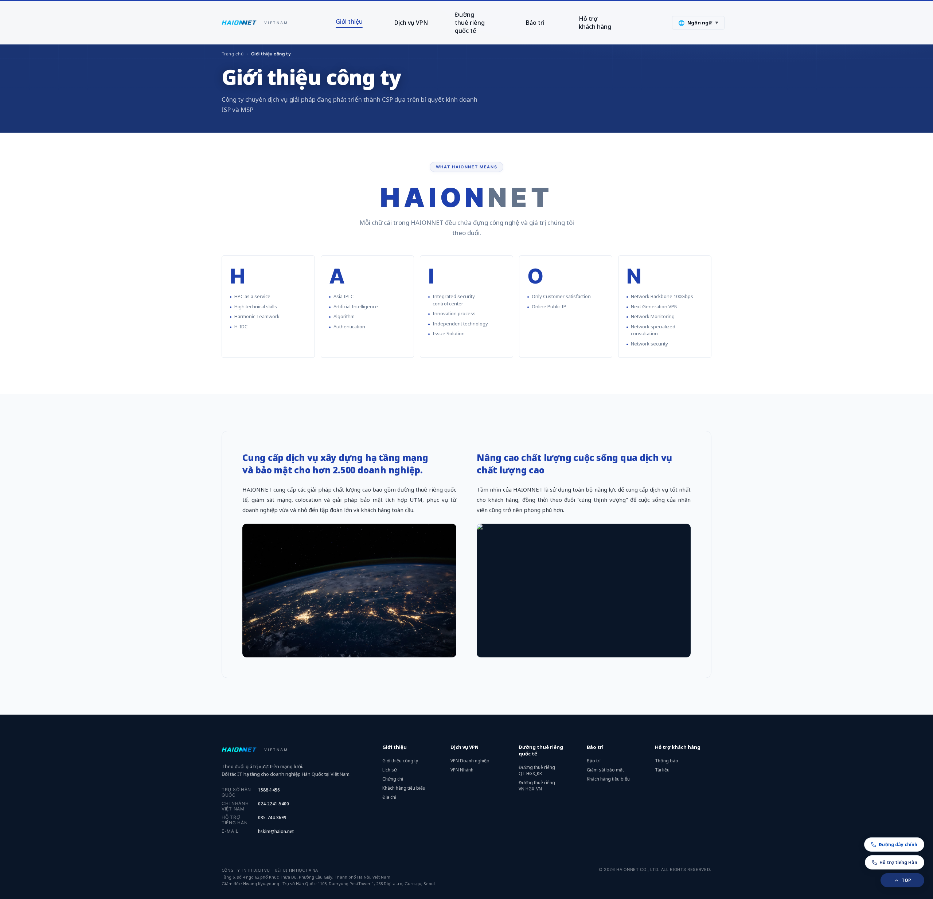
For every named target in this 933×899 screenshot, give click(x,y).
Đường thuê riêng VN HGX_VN (537, 785)
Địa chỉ (389, 797)
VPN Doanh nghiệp (469, 761)
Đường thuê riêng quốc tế (470, 23)
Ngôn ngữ (698, 22)
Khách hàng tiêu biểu (403, 788)
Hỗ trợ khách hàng (595, 23)
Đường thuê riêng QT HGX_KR (537, 770)
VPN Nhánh (461, 770)
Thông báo (666, 761)
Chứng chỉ (392, 779)
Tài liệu (662, 770)
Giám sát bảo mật (605, 770)
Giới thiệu (349, 21)
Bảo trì (535, 23)
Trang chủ (232, 53)
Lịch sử (389, 770)
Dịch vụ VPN (411, 23)
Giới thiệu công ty (400, 761)
